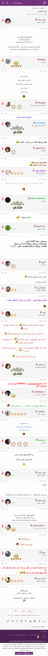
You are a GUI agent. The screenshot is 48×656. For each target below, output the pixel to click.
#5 (2, 159)
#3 (2, 113)
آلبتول (43, 262)
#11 (2, 321)
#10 (2, 296)
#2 (2, 71)
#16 (2, 481)
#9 (2, 273)
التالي (23, 611)
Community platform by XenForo (27, 641)
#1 (2, 28)
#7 (2, 213)
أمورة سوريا (41, 578)
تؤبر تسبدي (41, 14)
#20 (2, 587)
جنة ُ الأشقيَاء (40, 226)
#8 (2, 235)
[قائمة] (44, 3)
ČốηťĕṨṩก (41, 103)
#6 (2, 179)
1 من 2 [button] (30, 611)
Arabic (42, 631)
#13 (2, 401)
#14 (2, 420)
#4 (2, 138)
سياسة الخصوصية (20, 635)
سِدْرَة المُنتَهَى (40, 148)
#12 (2, 380)
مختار (43, 552)
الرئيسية (43, 637)
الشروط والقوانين (33, 635)
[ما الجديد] (7, 3)
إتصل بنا (43, 635)
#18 (2, 535)
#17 (2, 509)
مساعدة (10, 635)
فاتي (43, 312)
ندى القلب (41, 364)
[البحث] (3, 3)
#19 (2, 564)
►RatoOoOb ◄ (38, 525)
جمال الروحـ (41, 287)
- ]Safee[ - (41, 411)
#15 (2, 451)
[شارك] (5, 28)
